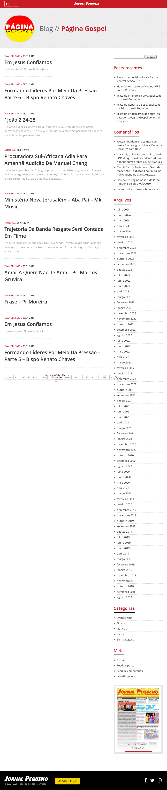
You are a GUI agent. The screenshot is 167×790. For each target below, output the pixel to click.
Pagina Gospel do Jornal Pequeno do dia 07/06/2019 (138, 181)
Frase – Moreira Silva (148, 189)
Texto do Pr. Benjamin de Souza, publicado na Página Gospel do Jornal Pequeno (139, 117)
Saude (121, 634)
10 (24, 377)
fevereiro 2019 (126, 564)
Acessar (122, 660)
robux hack (124, 189)
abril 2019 (123, 553)
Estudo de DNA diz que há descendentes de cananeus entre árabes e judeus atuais (139, 158)
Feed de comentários (130, 671)
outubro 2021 (125, 390)
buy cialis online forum (131, 154)
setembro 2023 (126, 264)
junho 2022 (124, 346)
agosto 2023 (124, 269)
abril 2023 (123, 291)
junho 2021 (124, 411)
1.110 (94, 377)
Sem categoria (126, 639)
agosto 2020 (124, 466)
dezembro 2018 (126, 575)
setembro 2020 (126, 460)
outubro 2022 (125, 324)
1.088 (74, 377)
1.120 (102, 377)
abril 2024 (123, 226)
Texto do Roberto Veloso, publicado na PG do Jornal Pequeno (139, 106)
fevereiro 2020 (126, 499)
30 (34, 377)
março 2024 (124, 231)
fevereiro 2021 (126, 433)
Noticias (122, 628)
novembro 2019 (126, 515)
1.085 (51, 377)
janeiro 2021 (124, 439)
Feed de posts (125, 665)
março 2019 (124, 559)
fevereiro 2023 (126, 302)
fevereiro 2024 (126, 237)
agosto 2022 (124, 335)
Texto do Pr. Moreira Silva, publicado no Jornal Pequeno (139, 97)
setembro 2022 (126, 329)
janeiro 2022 (124, 373)
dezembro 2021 (126, 379)
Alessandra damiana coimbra (135, 141)
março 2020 (124, 493)
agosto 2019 (124, 531)
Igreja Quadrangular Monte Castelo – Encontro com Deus (139, 147)
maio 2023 (123, 286)
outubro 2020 (125, 455)
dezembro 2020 (126, 444)
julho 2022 (123, 340)
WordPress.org (126, 676)
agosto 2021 (124, 401)
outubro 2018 (125, 586)
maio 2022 (123, 351)
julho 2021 (123, 406)
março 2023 (124, 297)
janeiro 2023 (124, 308)
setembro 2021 (126, 395)
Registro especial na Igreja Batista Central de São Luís (137, 79)
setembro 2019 (126, 526)
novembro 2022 (126, 318)
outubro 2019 (125, 521)
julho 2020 (123, 471)
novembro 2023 (126, 253)
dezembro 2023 (126, 248)
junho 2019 (124, 542)
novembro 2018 (126, 581)
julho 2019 (123, 537)
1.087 (67, 377)
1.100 (86, 377)
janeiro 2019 (124, 570)
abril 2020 (123, 488)
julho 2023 (123, 275)
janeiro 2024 (124, 242)
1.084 (44, 377)
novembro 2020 (126, 450)
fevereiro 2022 (126, 368)
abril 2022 (123, 357)
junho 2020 (124, 477)
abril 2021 (123, 422)
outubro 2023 (125, 259)
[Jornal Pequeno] (87, 3)
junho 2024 (124, 215)
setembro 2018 (126, 592)
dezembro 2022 (126, 313)
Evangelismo (124, 618)
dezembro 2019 (126, 510)
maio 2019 (123, 548)
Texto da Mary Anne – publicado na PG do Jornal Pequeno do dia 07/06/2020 (139, 170)
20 (29, 377)
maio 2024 (123, 220)
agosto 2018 (124, 597)
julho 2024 (123, 209)
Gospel (121, 623)
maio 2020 (123, 482)
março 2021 (124, 428)
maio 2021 (123, 417)
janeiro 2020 (124, 504)
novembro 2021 (126, 384)
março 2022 (124, 362)
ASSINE (67, 781)
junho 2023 (124, 280)
